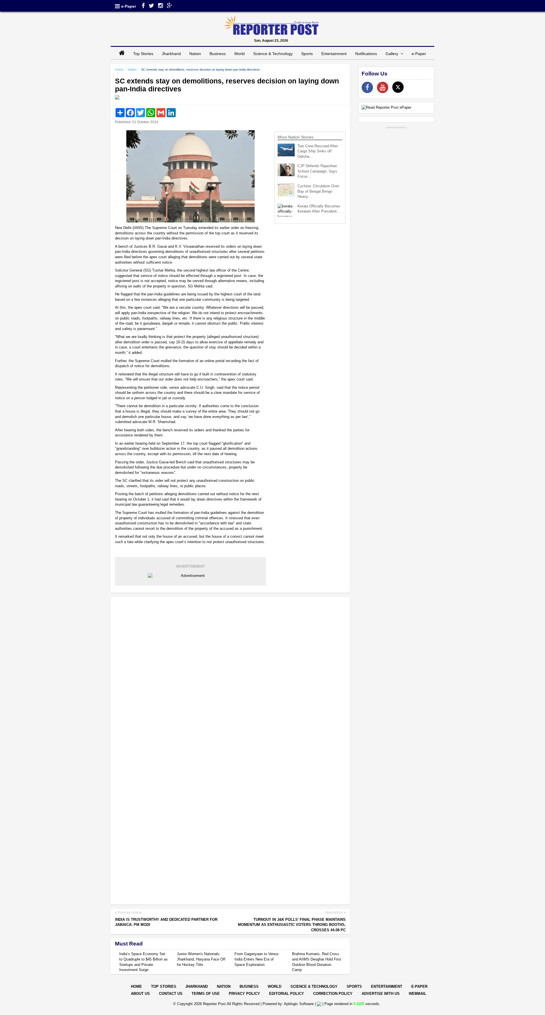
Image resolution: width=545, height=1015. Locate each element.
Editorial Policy (286, 993)
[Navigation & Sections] (117, 6)
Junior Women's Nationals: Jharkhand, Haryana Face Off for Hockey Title (201, 959)
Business (217, 53)
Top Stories (143, 53)
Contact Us (171, 993)
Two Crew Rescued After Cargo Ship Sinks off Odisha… (317, 151)
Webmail (417, 993)
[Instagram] (160, 6)
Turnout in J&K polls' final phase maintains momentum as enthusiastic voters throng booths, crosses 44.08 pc (292, 924)
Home (119, 69)
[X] (398, 87)
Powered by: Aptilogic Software (288, 1004)
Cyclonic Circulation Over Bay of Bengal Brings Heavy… (318, 191)
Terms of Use (206, 993)
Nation (195, 53)
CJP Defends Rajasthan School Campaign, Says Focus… (317, 171)
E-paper (419, 986)
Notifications (366, 53)
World (239, 53)
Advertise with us (381, 993)
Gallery (393, 53)
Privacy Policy (244, 993)
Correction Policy (333, 993)
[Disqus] (230, 674)
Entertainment (334, 53)
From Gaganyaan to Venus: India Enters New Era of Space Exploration (257, 959)
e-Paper (128, 6)
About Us (140, 993)
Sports (307, 53)
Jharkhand (171, 53)
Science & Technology (273, 53)
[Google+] (169, 6)
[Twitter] (151, 6)
